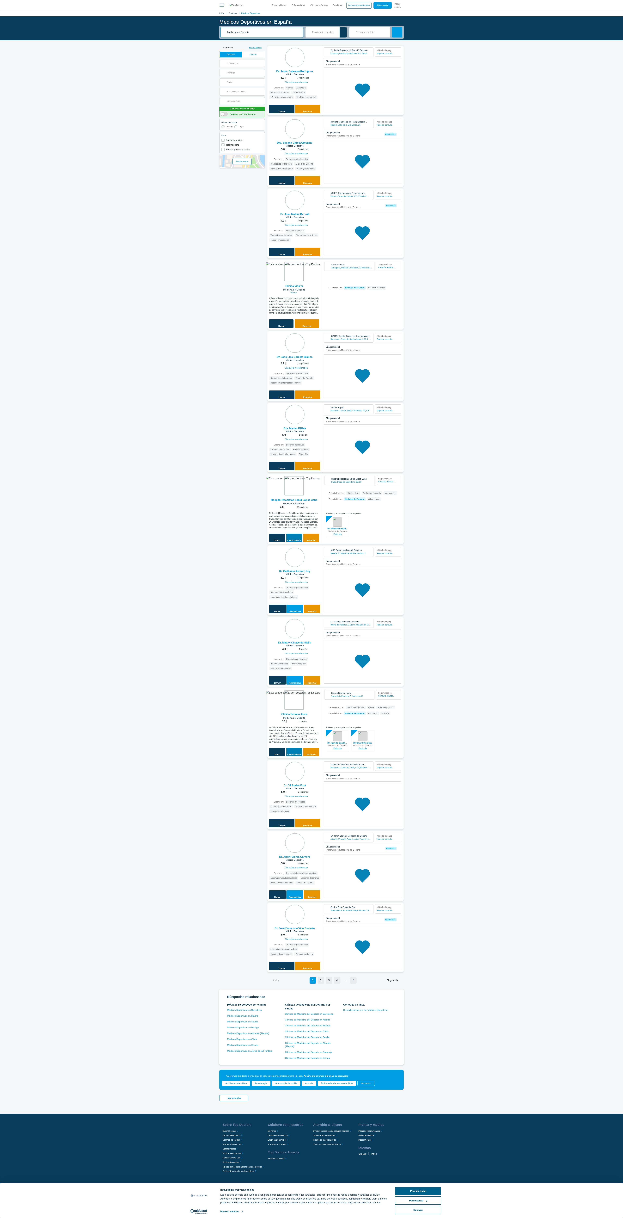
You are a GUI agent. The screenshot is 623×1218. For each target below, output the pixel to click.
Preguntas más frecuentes (324, 1140)
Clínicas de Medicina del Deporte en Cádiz (307, 1031)
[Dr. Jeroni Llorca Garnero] (295, 843)
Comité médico (229, 1149)
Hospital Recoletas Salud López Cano (294, 500)
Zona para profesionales (359, 5)
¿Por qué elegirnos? (232, 1135)
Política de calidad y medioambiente (239, 1171)
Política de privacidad (232, 1153)
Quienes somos (229, 1131)
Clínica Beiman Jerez (294, 714)
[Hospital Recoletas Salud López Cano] (294, 485)
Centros (253, 54)
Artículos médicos (366, 1135)
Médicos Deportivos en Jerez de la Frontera (249, 1051)
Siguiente (392, 980)
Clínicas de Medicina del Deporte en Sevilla (307, 1037)
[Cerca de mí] (343, 32)
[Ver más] (318, 52)
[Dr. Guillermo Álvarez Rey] (295, 557)
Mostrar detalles (229, 1211)
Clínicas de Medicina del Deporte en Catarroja (308, 1052)
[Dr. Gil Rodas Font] (295, 771)
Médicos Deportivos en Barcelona (244, 1010)
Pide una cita (382, 5)
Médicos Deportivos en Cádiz (242, 1039)
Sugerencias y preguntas (324, 1135)
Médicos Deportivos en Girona (242, 1045)
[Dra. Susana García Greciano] (295, 129)
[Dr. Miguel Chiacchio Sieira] (295, 628)
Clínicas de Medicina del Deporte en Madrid (307, 1019)
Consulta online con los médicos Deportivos (365, 1010)
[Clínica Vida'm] (294, 271)
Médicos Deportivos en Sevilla (242, 1021)
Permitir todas (418, 1191)
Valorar (293, 293)
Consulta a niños (234, 140)
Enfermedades (298, 5)
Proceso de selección (232, 1144)
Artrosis (309, 1083)
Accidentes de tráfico (236, 1083)
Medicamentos (364, 1140)
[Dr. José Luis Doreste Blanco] (295, 343)
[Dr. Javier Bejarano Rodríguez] (295, 57)
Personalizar (416, 1200)
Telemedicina (232, 144)
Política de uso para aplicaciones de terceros (242, 1167)
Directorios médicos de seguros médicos (331, 1131)
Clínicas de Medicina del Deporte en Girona (307, 1058)
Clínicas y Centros (319, 5)
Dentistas (337, 5)
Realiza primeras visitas (238, 149)
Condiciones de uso (231, 1158)
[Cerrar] (397, 1075)
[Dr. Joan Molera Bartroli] (295, 200)
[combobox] (264, 32)
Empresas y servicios (277, 1140)
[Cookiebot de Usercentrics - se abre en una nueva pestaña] (199, 1211)
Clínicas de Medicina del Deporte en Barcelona (309, 1014)
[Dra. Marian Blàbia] (295, 414)
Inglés (374, 1154)
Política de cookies (231, 1162)
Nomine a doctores (276, 1158)
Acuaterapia (261, 1083)
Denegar (418, 1210)
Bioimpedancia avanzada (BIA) (337, 1083)
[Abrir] (262, 63)
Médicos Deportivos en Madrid (242, 1015)
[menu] (221, 5)
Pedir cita (337, 534)
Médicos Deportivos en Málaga (243, 1027)
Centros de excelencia (278, 1135)
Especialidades (279, 5)
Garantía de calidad (231, 1140)
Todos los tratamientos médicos (327, 1144)
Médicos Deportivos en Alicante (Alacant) (248, 1033)
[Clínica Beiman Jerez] (294, 700)
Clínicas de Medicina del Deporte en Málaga (307, 1025)
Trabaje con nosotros (277, 1144)
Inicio (221, 13)
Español (362, 1154)
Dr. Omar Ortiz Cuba (362, 743)
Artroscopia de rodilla (286, 1083)
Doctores (233, 13)
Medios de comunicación (369, 1131)
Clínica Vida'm (294, 286)
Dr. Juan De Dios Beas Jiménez (337, 743)
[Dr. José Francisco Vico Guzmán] (295, 914)
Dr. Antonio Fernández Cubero (337, 529)
